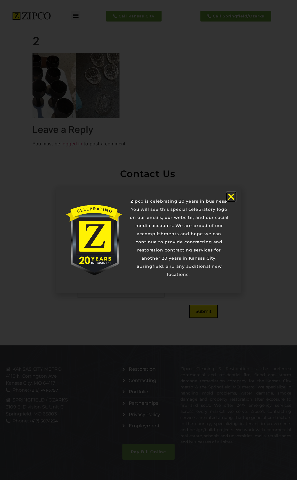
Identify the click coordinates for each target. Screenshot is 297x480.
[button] (231, 196)
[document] (148, 240)
